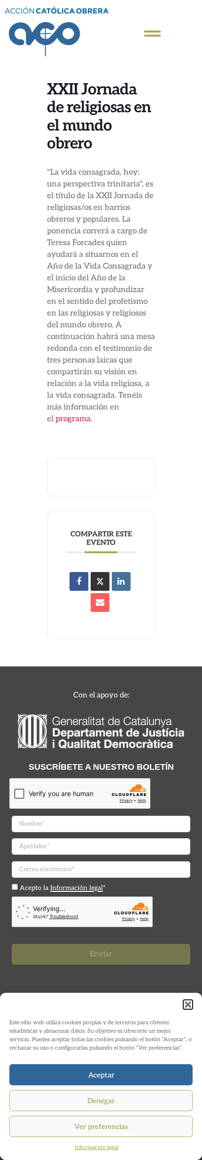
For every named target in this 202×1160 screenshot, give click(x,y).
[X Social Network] (100, 581)
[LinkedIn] (121, 581)
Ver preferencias (101, 1126)
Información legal (96, 1147)
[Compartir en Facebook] (79, 581)
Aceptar (101, 1075)
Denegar (101, 1101)
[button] (188, 1004)
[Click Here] (152, 33)
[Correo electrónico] (100, 602)
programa (73, 419)
